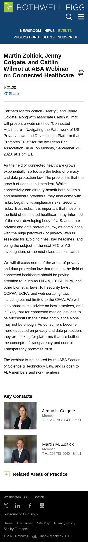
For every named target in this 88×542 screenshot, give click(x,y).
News (49, 31)
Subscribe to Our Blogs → (23, 514)
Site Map (43, 523)
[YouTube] (42, 507)
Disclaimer (25, 523)
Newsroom (30, 31)
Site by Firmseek (16, 529)
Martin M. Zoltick (58, 444)
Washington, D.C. (16, 497)
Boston (39, 497)
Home (8, 523)
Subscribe (68, 37)
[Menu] (81, 17)
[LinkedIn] (17, 507)
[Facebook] (30, 507)
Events (65, 31)
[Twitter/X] (6, 507)
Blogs (48, 37)
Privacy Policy (64, 523)
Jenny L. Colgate (58, 410)
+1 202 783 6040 (57, 420)
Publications (26, 37)
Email (76, 420)
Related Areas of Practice (40, 474)
